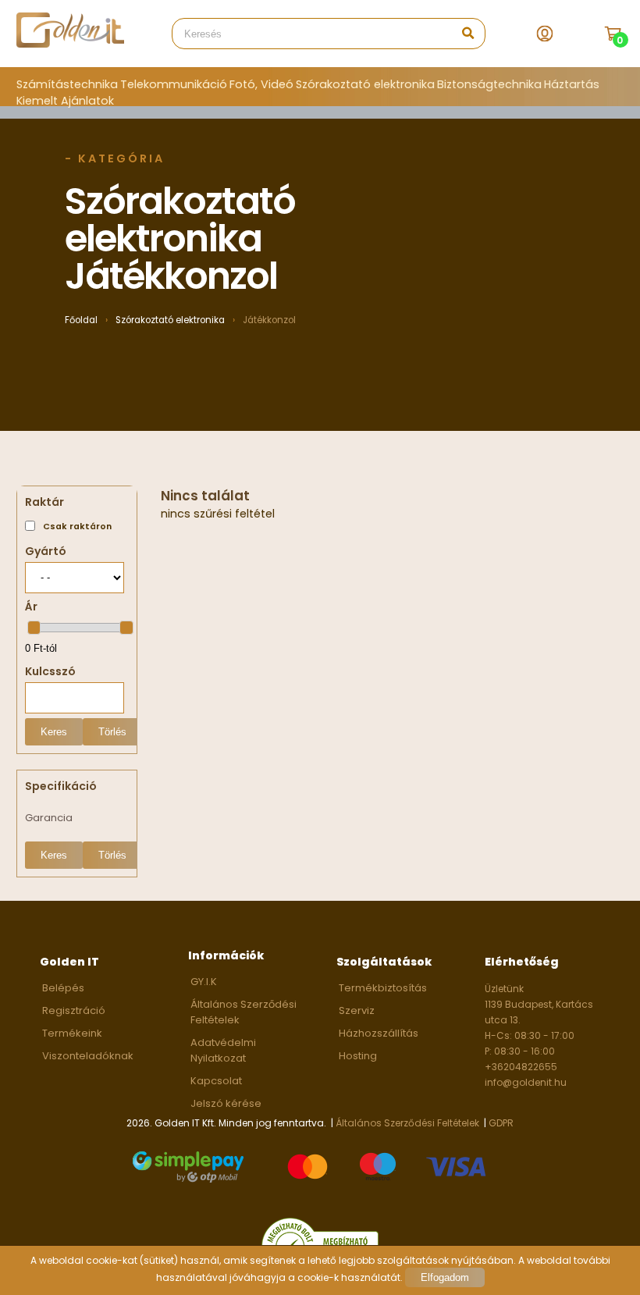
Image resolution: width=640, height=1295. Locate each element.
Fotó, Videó (261, 84)
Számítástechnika (67, 84)
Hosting (358, 1055)
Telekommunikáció (173, 84)
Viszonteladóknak (87, 1055)
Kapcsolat (216, 1080)
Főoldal (81, 320)
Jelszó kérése (225, 1103)
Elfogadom (445, 1277)
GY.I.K (203, 981)
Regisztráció (73, 1010)
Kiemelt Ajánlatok (65, 101)
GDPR (501, 1123)
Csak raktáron (77, 526)
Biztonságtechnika (489, 84)
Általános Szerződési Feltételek (407, 1123)
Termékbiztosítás (383, 987)
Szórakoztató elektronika (365, 84)
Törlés (112, 732)
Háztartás (571, 84)
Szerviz (357, 1010)
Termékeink (72, 1033)
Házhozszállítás (378, 1033)
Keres (54, 732)
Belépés (63, 987)
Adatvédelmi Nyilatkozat (223, 1050)
